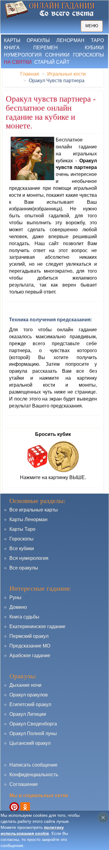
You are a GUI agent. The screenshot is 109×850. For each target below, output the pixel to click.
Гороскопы (88, 54)
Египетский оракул (30, 704)
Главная (29, 73)
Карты (12, 40)
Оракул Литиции (27, 714)
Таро (97, 40)
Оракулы (38, 40)
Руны (15, 597)
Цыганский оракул (30, 743)
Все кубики (21, 548)
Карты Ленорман (28, 519)
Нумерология (23, 54)
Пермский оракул (28, 636)
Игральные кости (66, 73)
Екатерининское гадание (37, 626)
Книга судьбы (24, 616)
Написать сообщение (33, 764)
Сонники (57, 54)
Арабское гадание (29, 655)
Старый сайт (52, 62)
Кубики (94, 47)
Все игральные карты (33, 509)
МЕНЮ (91, 26)
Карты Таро (22, 529)
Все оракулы (23, 567)
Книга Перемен (31, 47)
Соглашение (23, 784)
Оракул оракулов (28, 694)
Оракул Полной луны (33, 733)
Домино (18, 607)
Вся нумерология (28, 558)
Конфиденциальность (33, 774)
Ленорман (70, 40)
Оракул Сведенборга (33, 723)
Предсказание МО (29, 645)
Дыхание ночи (25, 685)
